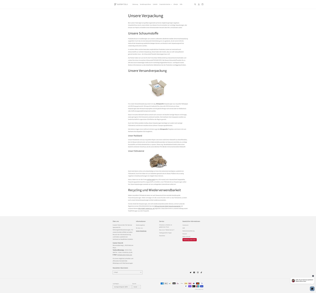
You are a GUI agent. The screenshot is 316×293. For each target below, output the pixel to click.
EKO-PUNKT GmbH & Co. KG (146, 208)
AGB (184, 228)
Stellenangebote (140, 225)
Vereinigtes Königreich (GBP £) (121, 287)
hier (177, 65)
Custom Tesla (200, 289)
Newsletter (162, 235)
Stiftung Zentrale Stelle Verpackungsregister (167, 206)
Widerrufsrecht (186, 236)
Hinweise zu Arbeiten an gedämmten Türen (165, 226)
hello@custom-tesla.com (124, 255)
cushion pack (151, 179)
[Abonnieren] (140, 272)
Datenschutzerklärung (188, 231)
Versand (185, 233)
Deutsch (135, 287)
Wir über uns (139, 228)
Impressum (186, 225)
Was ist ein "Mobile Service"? (166, 230)
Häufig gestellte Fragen (165, 233)
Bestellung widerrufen (190, 239)
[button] (195, 4)
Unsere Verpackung (141, 231)
